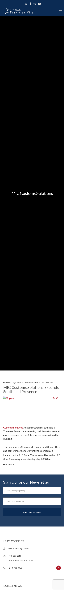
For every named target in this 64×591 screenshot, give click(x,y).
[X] (26, 3)
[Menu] (59, 11)
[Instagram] (35, 3)
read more (8, 464)
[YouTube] (39, 3)
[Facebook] (30, 3)
